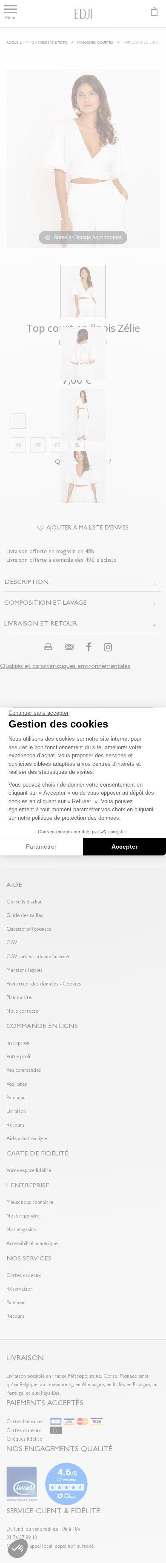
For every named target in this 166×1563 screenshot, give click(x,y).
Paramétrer (41, 846)
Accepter (124, 846)
